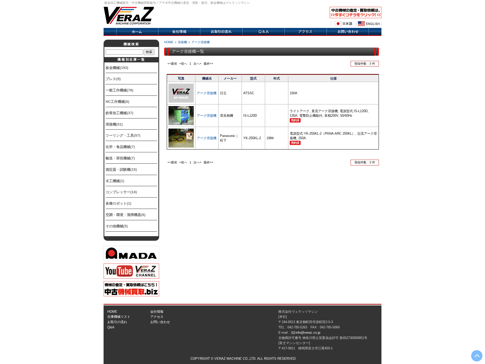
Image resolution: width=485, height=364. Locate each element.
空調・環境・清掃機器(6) (126, 215)
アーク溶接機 (200, 42)
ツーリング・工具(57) (123, 135)
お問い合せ (348, 32)
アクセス (305, 32)
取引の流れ (221, 32)
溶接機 (182, 42)
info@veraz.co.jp (308, 332)
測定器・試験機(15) (121, 169)
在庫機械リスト (118, 317)
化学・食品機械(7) (120, 147)
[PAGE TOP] (476, 355)
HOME (168, 42)
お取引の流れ (117, 322)
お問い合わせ (160, 322)
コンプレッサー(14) (121, 192)
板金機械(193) (117, 68)
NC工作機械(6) (117, 102)
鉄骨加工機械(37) (119, 113)
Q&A (263, 32)
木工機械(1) (115, 181)
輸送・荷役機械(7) (120, 158)
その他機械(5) (117, 226)
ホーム (137, 32)
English (368, 23)
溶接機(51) (114, 124)
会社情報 (179, 32)
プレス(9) (113, 79)
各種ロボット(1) (118, 203)
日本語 (343, 23)
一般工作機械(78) (119, 90)
